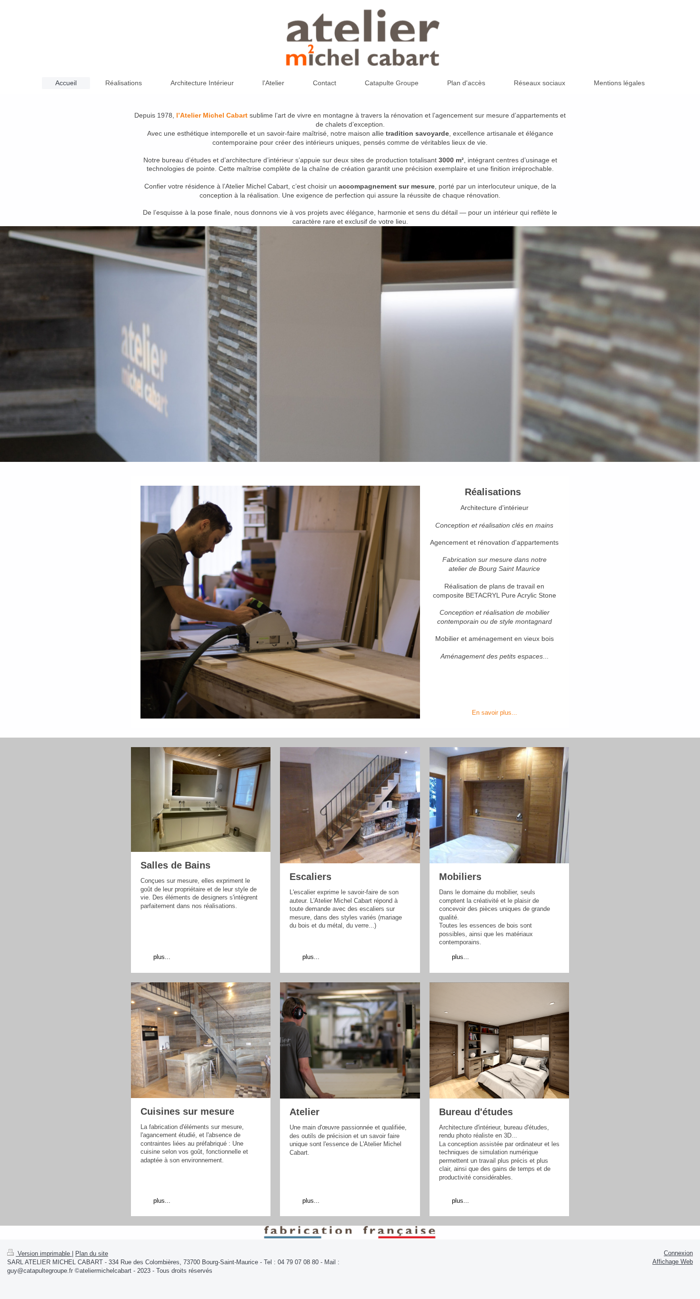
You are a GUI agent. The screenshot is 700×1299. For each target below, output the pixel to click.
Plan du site (91, 1253)
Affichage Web (672, 1261)
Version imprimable (44, 1253)
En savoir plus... (494, 712)
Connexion (678, 1253)
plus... (161, 956)
